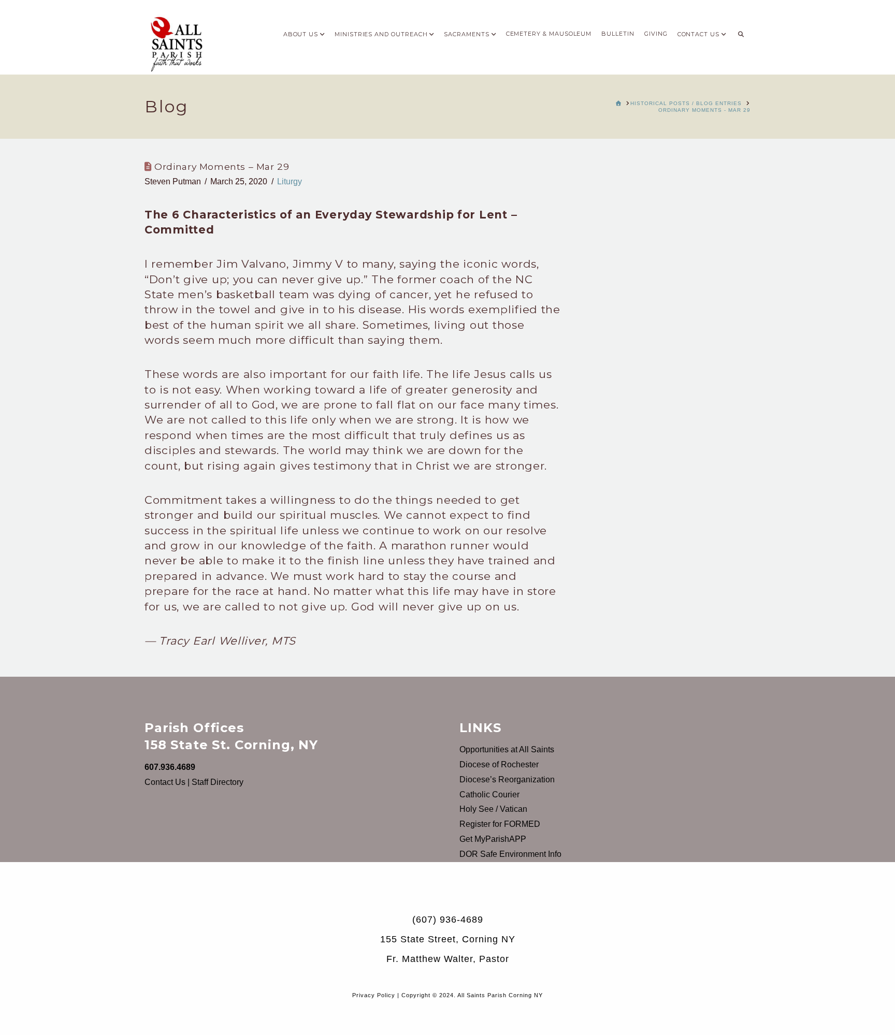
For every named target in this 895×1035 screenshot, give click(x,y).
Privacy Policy (373, 995)
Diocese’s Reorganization (507, 779)
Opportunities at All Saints (506, 749)
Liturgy (289, 181)
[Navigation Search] (740, 31)
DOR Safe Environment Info (510, 854)
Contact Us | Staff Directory (194, 782)
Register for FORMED (499, 824)
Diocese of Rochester (499, 764)
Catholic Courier (489, 794)
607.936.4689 (170, 767)
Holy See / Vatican (493, 809)
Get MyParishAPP (492, 839)
